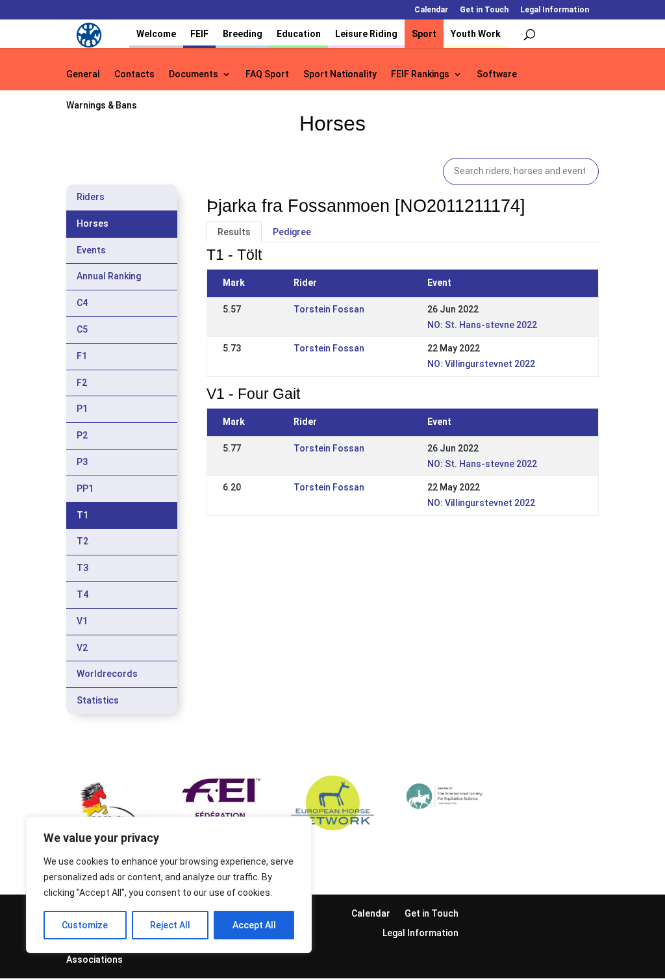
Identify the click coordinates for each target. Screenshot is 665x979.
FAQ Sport (267, 74)
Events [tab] (91, 250)
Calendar (431, 10)
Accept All (254, 925)
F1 (82, 356)
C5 (82, 329)
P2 (82, 435)
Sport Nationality (340, 74)
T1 (82, 515)
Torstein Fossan (329, 309)
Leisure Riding (366, 34)
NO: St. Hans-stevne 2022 (482, 325)
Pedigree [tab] (292, 232)
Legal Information (554, 10)
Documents (193, 74)
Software (497, 74)
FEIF (199, 34)
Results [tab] (234, 232)
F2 (82, 382)
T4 (82, 594)
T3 (82, 568)
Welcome (156, 34)
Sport (424, 34)
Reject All (170, 925)
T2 (82, 541)
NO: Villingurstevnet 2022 (481, 364)
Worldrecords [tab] (107, 673)
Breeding (242, 34)
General (83, 74)
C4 (82, 303)
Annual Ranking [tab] (109, 276)
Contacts (134, 74)
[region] (169, 885)
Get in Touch (484, 10)
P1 (82, 408)
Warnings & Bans (101, 105)
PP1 (85, 488)
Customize (85, 925)
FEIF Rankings (420, 74)
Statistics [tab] (98, 700)
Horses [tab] (92, 223)
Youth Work (476, 34)
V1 (82, 621)
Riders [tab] (91, 197)
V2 (82, 647)
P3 (82, 462)
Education (299, 34)
